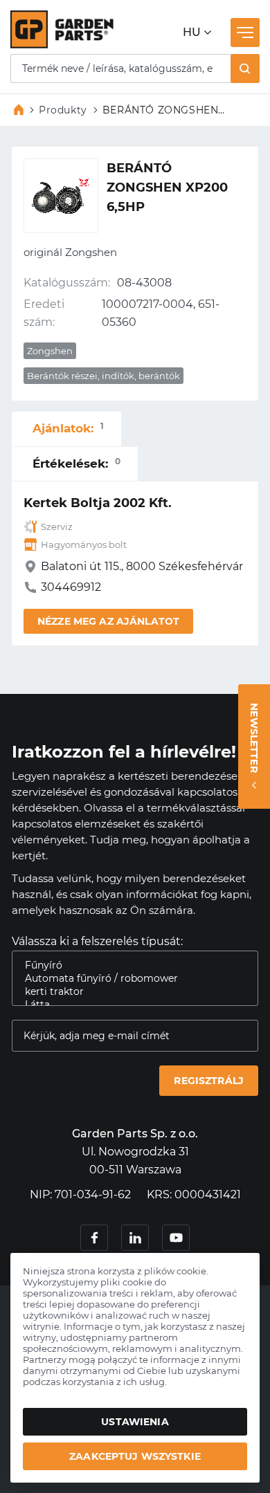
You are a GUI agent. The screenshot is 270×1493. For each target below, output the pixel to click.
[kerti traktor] (129, 991)
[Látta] (129, 1004)
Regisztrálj (209, 1080)
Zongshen (50, 350)
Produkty (63, 110)
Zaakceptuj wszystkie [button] (135, 1456)
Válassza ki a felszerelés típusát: (97, 941)
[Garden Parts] (62, 44)
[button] (245, 68)
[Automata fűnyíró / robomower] (129, 978)
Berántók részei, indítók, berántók (103, 375)
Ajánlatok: (68, 428)
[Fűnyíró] (129, 965)
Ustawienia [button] (134, 1422)
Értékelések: (76, 463)
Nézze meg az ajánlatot (108, 621)
